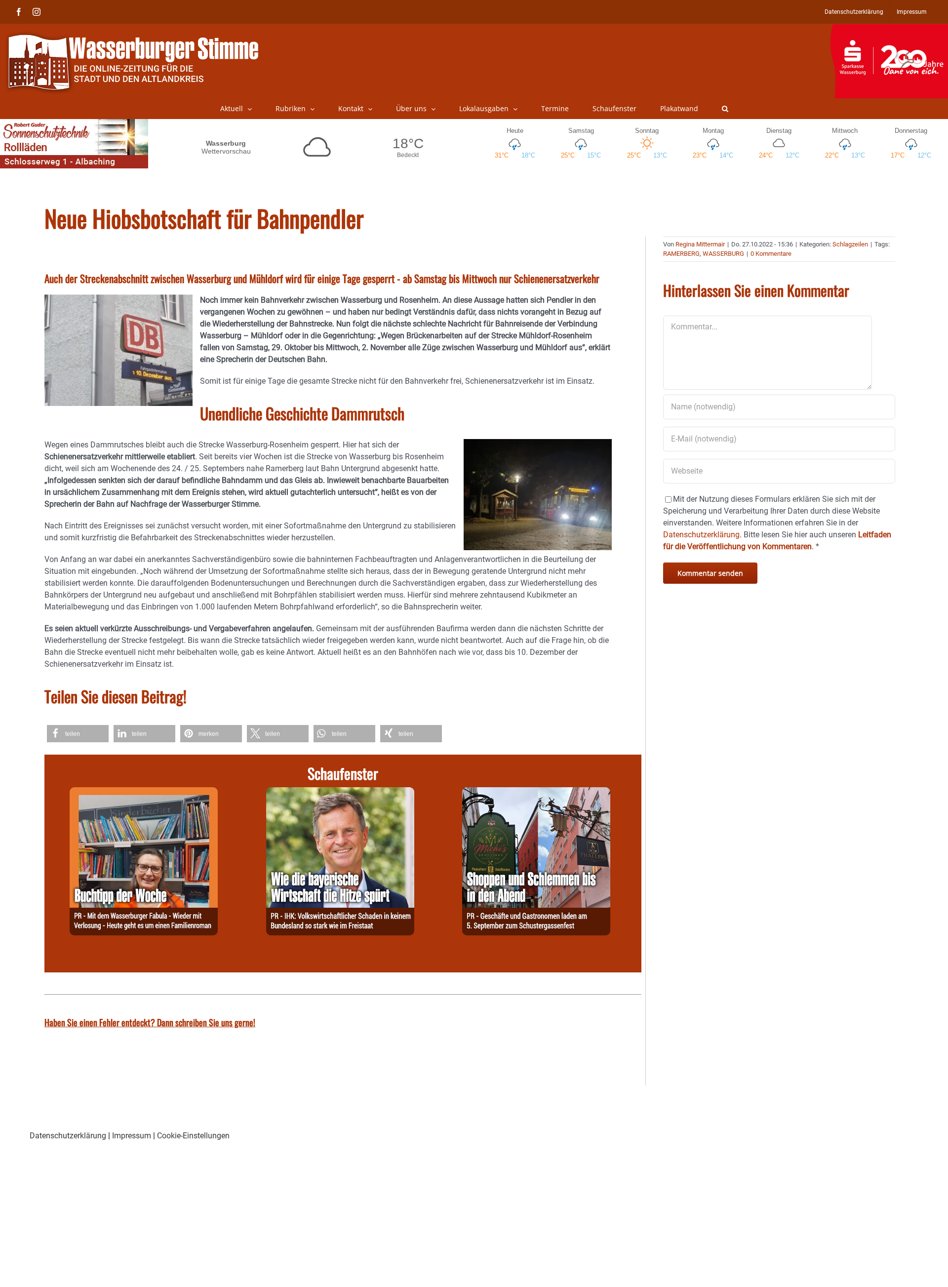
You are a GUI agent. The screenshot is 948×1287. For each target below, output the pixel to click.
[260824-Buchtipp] (144, 793)
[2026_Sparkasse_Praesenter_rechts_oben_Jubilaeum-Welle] (889, 29)
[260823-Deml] (536, 793)
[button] (725, 109)
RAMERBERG (681, 253)
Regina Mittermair (700, 244)
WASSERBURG (723, 253)
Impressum (131, 1135)
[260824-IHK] (340, 793)
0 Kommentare (770, 253)
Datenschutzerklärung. (702, 534)
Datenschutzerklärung (68, 1135)
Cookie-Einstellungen (193, 1135)
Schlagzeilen (850, 244)
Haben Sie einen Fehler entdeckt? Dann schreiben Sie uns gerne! (149, 1022)
